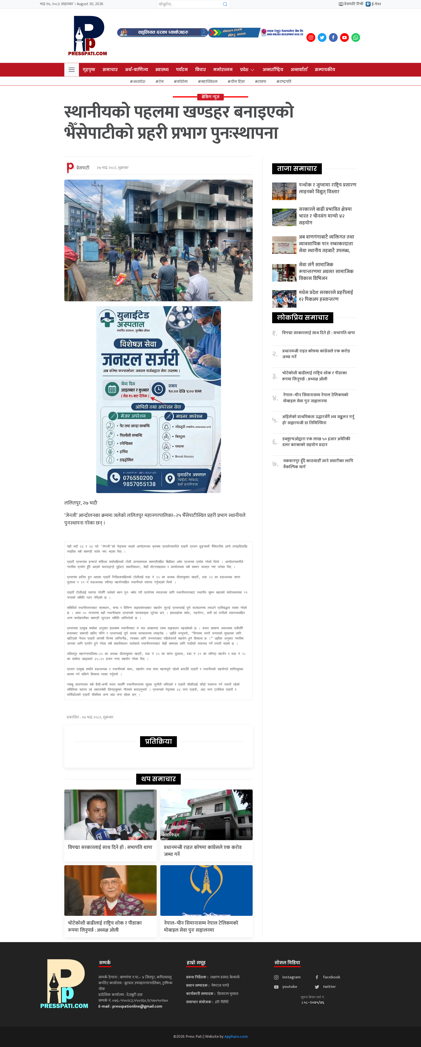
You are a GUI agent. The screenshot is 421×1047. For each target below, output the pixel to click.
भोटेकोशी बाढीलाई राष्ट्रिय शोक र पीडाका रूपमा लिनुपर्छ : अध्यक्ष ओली (105, 926)
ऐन (161, 81)
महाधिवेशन (209, 81)
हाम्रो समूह (196, 963)
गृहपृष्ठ (89, 70)
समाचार (110, 70)
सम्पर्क (105, 963)
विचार (200, 70)
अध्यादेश (139, 81)
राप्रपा (262, 81)
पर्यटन (182, 70)
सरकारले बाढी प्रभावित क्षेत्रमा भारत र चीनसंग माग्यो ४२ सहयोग (325, 216)
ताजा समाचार (297, 168)
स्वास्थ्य (162, 70)
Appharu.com (236, 1036)
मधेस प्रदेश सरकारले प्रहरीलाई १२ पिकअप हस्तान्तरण (326, 295)
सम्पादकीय (325, 70)
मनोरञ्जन (223, 70)
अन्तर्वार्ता (299, 70)
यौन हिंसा (238, 81)
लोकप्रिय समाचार (302, 317)
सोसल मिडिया (287, 963)
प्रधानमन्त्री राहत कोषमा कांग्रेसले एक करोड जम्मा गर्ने (203, 851)
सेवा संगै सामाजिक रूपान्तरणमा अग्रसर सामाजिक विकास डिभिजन (326, 272)
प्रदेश (244, 70)
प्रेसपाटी (83, 168)
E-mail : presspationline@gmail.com (130, 1006)
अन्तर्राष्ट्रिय (273, 70)
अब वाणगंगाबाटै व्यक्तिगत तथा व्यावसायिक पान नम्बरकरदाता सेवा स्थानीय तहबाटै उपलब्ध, (326, 244)
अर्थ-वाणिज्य (136, 70)
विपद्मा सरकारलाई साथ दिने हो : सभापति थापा (110, 847)
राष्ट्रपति (285, 81)
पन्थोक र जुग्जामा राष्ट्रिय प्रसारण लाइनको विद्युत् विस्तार (327, 188)
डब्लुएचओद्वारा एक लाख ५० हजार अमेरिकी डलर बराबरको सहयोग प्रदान (316, 442)
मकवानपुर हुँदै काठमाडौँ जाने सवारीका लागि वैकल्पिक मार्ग (318, 464)
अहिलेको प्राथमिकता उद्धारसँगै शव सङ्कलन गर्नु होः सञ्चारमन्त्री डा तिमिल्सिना (318, 420)
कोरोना (182, 81)
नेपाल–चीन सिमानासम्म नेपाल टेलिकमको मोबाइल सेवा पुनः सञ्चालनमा (201, 926)
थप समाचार (158, 779)
